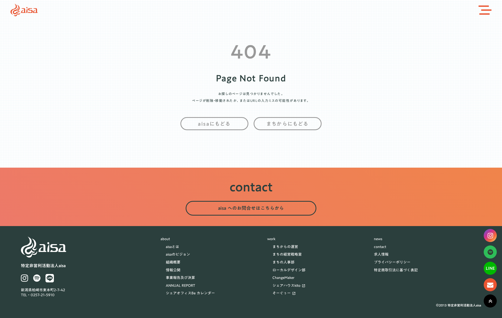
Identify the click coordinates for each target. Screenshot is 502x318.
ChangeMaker (283, 278)
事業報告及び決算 (180, 278)
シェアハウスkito (286, 285)
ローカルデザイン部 (288, 270)
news (378, 239)
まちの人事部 (283, 262)
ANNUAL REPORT (180, 285)
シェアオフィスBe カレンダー (190, 293)
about (165, 239)
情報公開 (173, 270)
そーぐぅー (281, 293)
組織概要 (173, 262)
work (271, 239)
